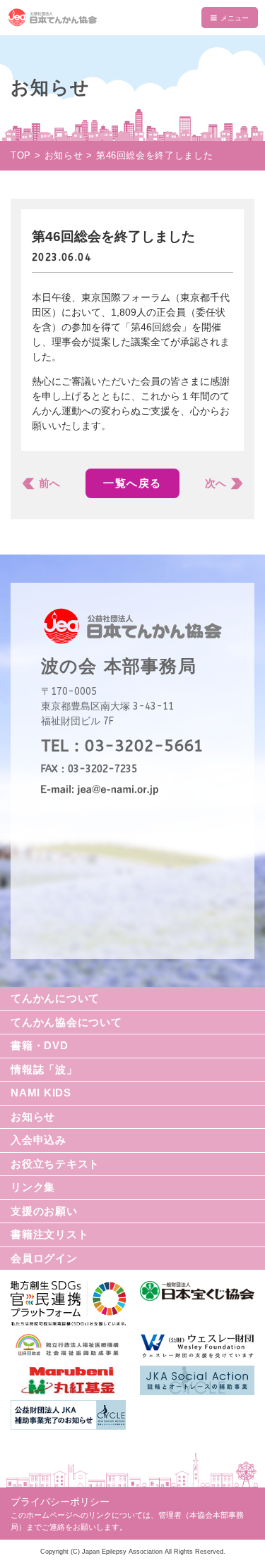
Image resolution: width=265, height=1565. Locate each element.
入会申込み (38, 1140)
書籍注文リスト (49, 1234)
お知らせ (33, 1116)
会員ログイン (44, 1258)
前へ (49, 483)
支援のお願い (44, 1211)
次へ (215, 483)
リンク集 (33, 1187)
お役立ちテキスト (55, 1164)
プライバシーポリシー (60, 1501)
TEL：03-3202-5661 (122, 746)
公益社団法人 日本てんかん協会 (132, 17)
